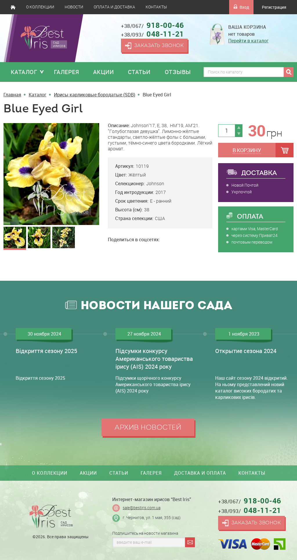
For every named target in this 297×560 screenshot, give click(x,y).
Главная (13, 7)
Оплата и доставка (114, 7)
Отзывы (178, 72)
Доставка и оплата (200, 473)
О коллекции (40, 7)
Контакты (156, 7)
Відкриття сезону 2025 (46, 351)
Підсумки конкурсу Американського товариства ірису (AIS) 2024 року (154, 358)
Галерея (66, 72)
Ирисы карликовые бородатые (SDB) (94, 94)
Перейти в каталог (248, 40)
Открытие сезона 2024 (245, 351)
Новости (74, 7)
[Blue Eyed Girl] (51, 174)
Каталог (24, 72)
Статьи (139, 72)
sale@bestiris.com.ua (141, 507)
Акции (103, 72)
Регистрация (274, 7)
